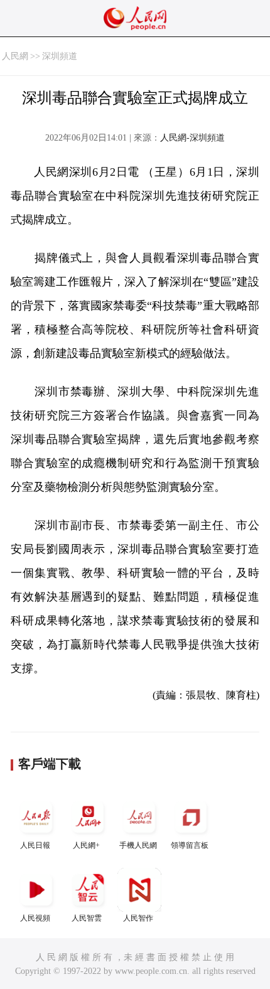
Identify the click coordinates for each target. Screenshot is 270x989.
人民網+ (86, 845)
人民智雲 (87, 918)
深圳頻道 (59, 56)
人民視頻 (35, 918)
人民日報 (35, 845)
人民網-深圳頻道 (192, 137)
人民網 (15, 56)
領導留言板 (189, 845)
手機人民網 (138, 845)
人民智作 (138, 918)
